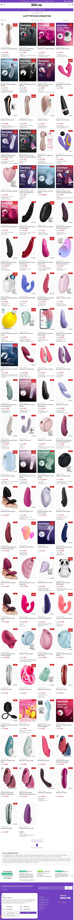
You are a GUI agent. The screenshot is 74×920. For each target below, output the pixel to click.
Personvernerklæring (31, 894)
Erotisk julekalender (44, 899)
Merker (40, 909)
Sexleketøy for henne (44, 901)
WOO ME (36, 5)
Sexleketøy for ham (43, 902)
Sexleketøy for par (43, 904)
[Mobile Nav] (1, 4)
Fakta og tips (42, 907)
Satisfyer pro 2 (42, 906)
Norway (64, 902)
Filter (4, 20)
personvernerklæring (4, 889)
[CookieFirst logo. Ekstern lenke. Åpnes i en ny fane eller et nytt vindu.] (3, 896)
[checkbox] (4, 906)
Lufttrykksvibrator (5, 47)
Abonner (69, 888)
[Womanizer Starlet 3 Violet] (27, 813)
